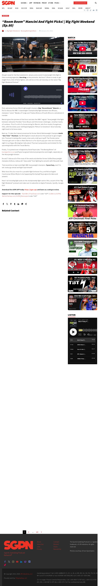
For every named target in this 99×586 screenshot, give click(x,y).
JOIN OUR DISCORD (80, 3)
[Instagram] (87, 10)
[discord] (29, 562)
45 (37, 532)
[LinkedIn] (18, 204)
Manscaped (25, 196)
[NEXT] (41, 532)
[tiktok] (5, 565)
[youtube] (17, 562)
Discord (56, 544)
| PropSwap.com (34, 194)
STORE (50, 3)
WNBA (47, 8)
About (39, 542)
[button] (96, 3)
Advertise (40, 544)
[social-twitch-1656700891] (25, 562)
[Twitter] (84, 10)
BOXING (5, 16)
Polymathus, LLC (21, 578)
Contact (56, 542)
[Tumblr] (15, 204)
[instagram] (13, 562)
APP (30, 3)
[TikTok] (90, 10)
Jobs (38, 547)
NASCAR (39, 8)
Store (55, 547)
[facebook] (5, 562)
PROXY (44, 3)
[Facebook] (3, 204)
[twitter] (9, 562)
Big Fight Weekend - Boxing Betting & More (21, 31)
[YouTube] (93, 10)
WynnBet (25, 194)
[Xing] (26, 204)
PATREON (37, 3)
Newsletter (57, 549)
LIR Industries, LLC (26, 574)
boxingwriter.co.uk (8, 152)
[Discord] (96, 10)
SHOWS (23, 3)
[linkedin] (21, 562)
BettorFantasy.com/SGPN (11, 196)
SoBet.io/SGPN (54, 194)
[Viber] (22, 204)
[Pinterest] (11, 204)
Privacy (39, 549)
